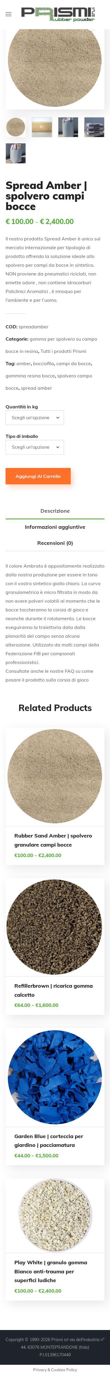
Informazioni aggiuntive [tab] (55, 526)
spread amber (36, 388)
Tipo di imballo (22, 436)
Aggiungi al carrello (38, 476)
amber (23, 363)
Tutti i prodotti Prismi (63, 351)
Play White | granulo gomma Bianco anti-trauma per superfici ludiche (50, 1271)
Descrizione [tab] (55, 510)
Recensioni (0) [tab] (55, 543)
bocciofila (43, 363)
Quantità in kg (22, 406)
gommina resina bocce (30, 376)
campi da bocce (73, 363)
